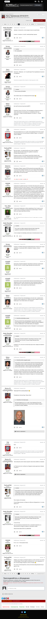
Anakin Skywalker (7, 27)
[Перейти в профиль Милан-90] (3, 16)
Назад (5, 24)
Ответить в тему (39, 20)
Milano (8, 104)
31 (18, 24)
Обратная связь (23, 614)
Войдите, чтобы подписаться (7, 14)
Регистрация (37, 5)
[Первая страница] (2, 24)
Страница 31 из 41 (40, 24)
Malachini (7, 166)
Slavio (7, 69)
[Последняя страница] (35, 24)
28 (12, 24)
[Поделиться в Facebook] (4, 598)
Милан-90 (11, 17)
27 (10, 24)
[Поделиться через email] (6, 598)
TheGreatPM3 (8, 148)
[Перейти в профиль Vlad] (7, 135)
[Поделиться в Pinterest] (8, 598)
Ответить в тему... (13, 588)
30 (16, 24)
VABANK (7, 183)
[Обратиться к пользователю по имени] (14, 38)
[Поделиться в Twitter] (2, 598)
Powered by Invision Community (23, 617)
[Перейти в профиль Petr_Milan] (7, 212)
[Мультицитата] (17, 38)
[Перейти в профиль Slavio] (7, 76)
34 (25, 24)
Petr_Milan (8, 206)
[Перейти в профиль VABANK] (7, 189)
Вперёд (32, 24)
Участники (38, 606)
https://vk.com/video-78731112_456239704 (22, 528)
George (8, 46)
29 (14, 24)
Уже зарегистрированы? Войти (26, 5)
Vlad (8, 129)
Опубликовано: (19, 27)
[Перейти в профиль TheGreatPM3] (7, 154)
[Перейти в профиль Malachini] (7, 172)
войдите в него (10, 581)
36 (29, 24)
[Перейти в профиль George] (7, 52)
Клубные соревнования (24, 17)
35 (27, 24)
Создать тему (28, 20)
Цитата (20, 37)
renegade (7, 261)
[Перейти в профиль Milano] (7, 110)
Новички (42, 606)
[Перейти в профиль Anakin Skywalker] (7, 34)
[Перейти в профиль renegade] (7, 267)
